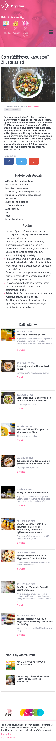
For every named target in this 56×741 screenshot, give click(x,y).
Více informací (8, 737)
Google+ (34, 161)
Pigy (8, 712)
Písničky (15, 33)
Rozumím (6, 734)
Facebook (9, 161)
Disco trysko (25, 34)
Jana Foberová (34, 106)
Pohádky (6, 33)
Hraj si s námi (32, 712)
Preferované (12, 109)
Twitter (21, 161)
